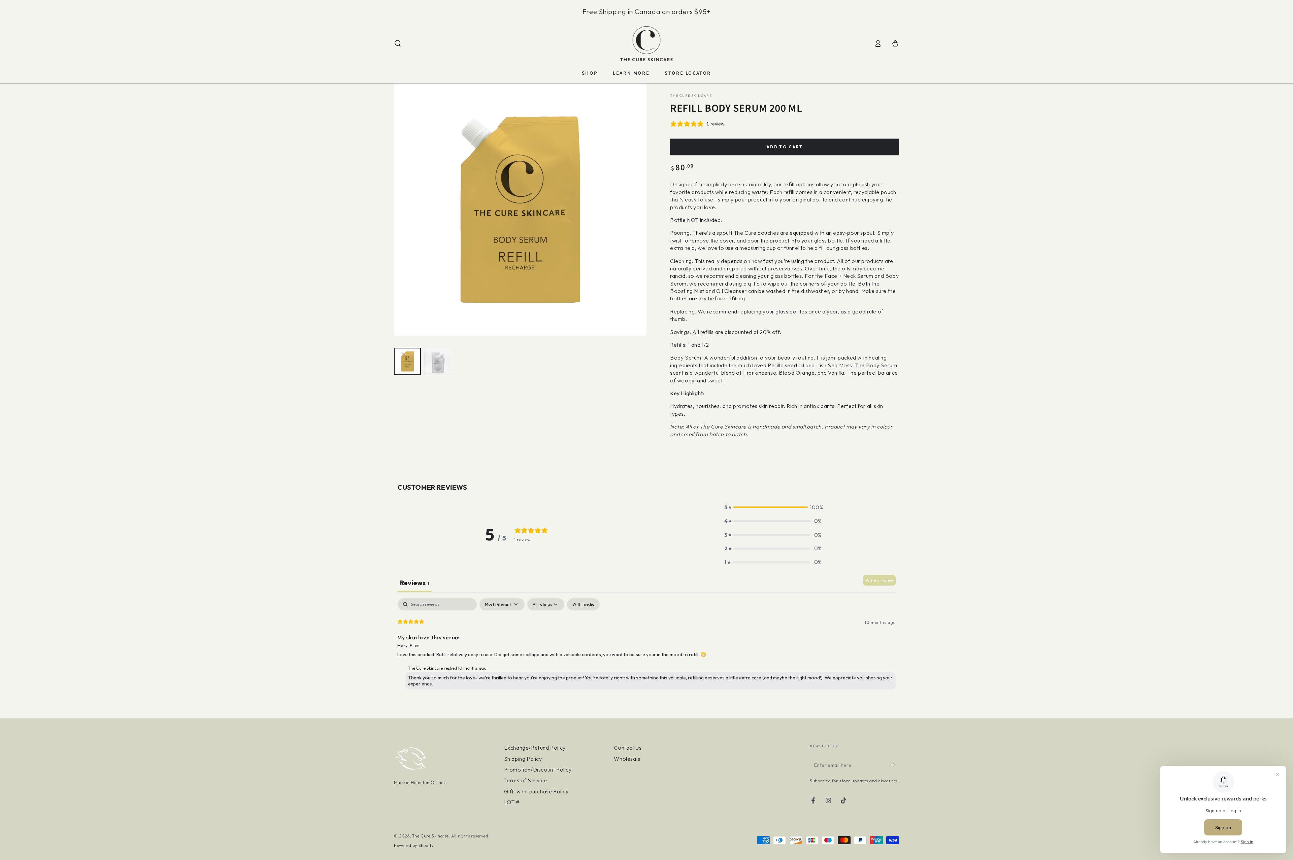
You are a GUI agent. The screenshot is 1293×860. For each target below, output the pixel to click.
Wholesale (627, 758)
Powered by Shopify (414, 845)
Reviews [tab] (414, 582)
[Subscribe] (895, 764)
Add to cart (784, 146)
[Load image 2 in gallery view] (437, 361)
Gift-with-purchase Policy (536, 791)
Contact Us (627, 747)
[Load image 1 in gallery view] (407, 361)
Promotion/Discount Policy (538, 769)
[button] (397, 43)
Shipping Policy (523, 758)
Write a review (879, 580)
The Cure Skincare (691, 96)
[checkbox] (583, 604)
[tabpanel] (646, 645)
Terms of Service (525, 780)
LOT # (512, 802)
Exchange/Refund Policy (535, 747)
